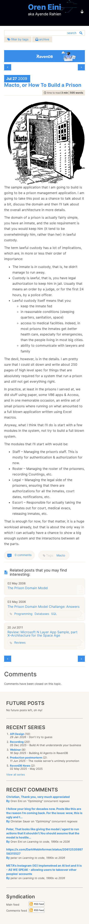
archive (43, 39)
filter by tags (19, 39)
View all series (15, 774)
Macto (61, 555)
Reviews (19, 642)
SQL (54, 613)
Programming (23, 613)
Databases (42, 613)
